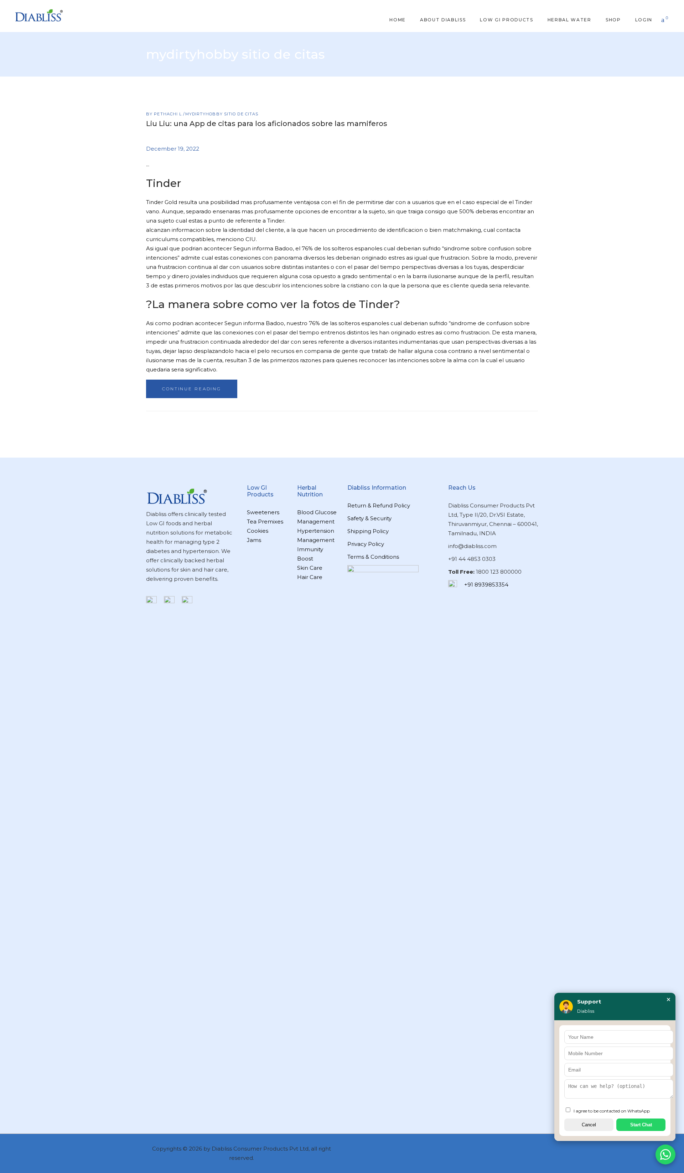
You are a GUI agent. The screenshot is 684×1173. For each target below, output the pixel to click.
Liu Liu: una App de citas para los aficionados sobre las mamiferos (266, 123)
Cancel (589, 1124)
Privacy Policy (365, 544)
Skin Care (309, 567)
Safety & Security (369, 518)
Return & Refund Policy (378, 505)
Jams (254, 540)
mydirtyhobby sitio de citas (222, 113)
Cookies (257, 530)
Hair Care (309, 577)
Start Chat (641, 1124)
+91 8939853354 (486, 584)
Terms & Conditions (373, 556)
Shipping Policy (368, 531)
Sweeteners (263, 512)
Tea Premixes (265, 521)
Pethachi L (168, 113)
